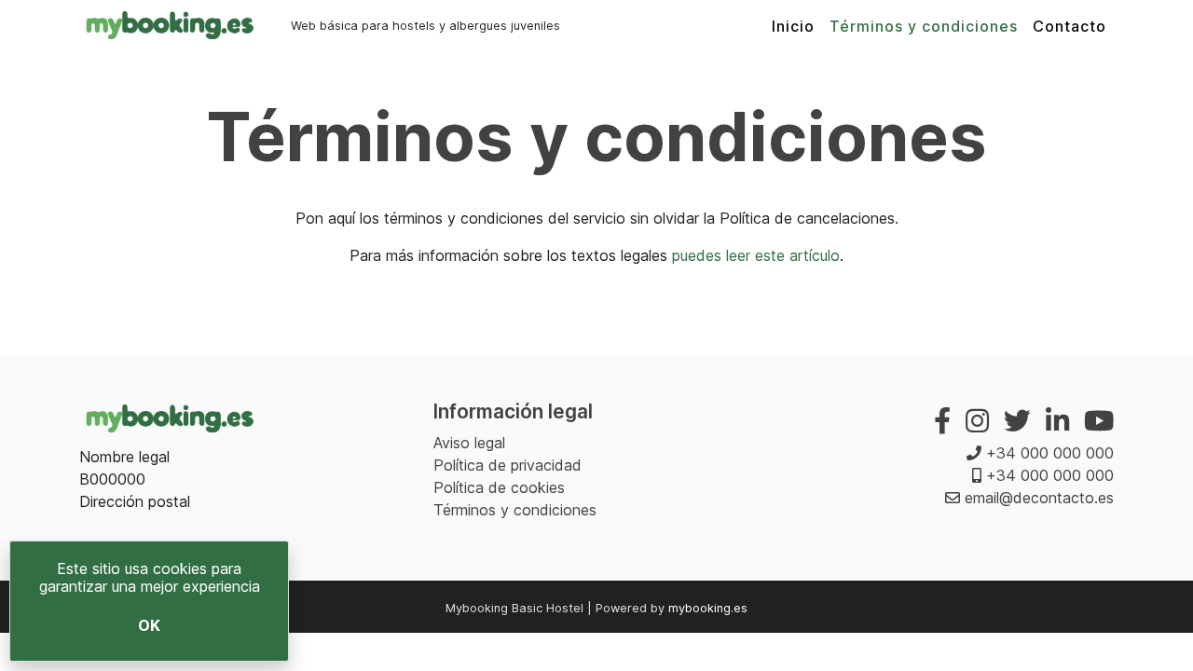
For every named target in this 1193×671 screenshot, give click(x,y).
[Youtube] (1099, 420)
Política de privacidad (507, 465)
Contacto (1069, 26)
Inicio (793, 26)
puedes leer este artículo (756, 255)
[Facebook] (942, 420)
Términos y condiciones (924, 26)
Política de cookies (499, 487)
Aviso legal (469, 442)
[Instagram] (977, 420)
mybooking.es (707, 608)
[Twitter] (1017, 420)
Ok (149, 625)
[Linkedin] (1057, 420)
